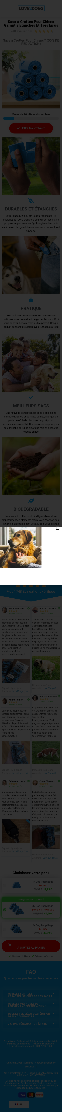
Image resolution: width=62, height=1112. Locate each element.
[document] (31, 556)
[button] (57, 528)
